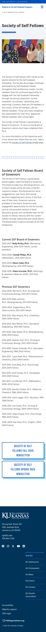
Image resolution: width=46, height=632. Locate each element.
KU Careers (30, 587)
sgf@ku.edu (7, 535)
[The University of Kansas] (15, 517)
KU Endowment (32, 568)
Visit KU (29, 555)
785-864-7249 (8, 538)
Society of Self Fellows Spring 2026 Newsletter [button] (23, 469)
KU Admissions (32, 562)
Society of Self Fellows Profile (25, 142)
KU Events (30, 580)
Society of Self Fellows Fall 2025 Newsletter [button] (23, 450)
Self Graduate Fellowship (13, 12)
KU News (29, 574)
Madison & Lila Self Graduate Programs (17, 7)
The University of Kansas (15, 626)
